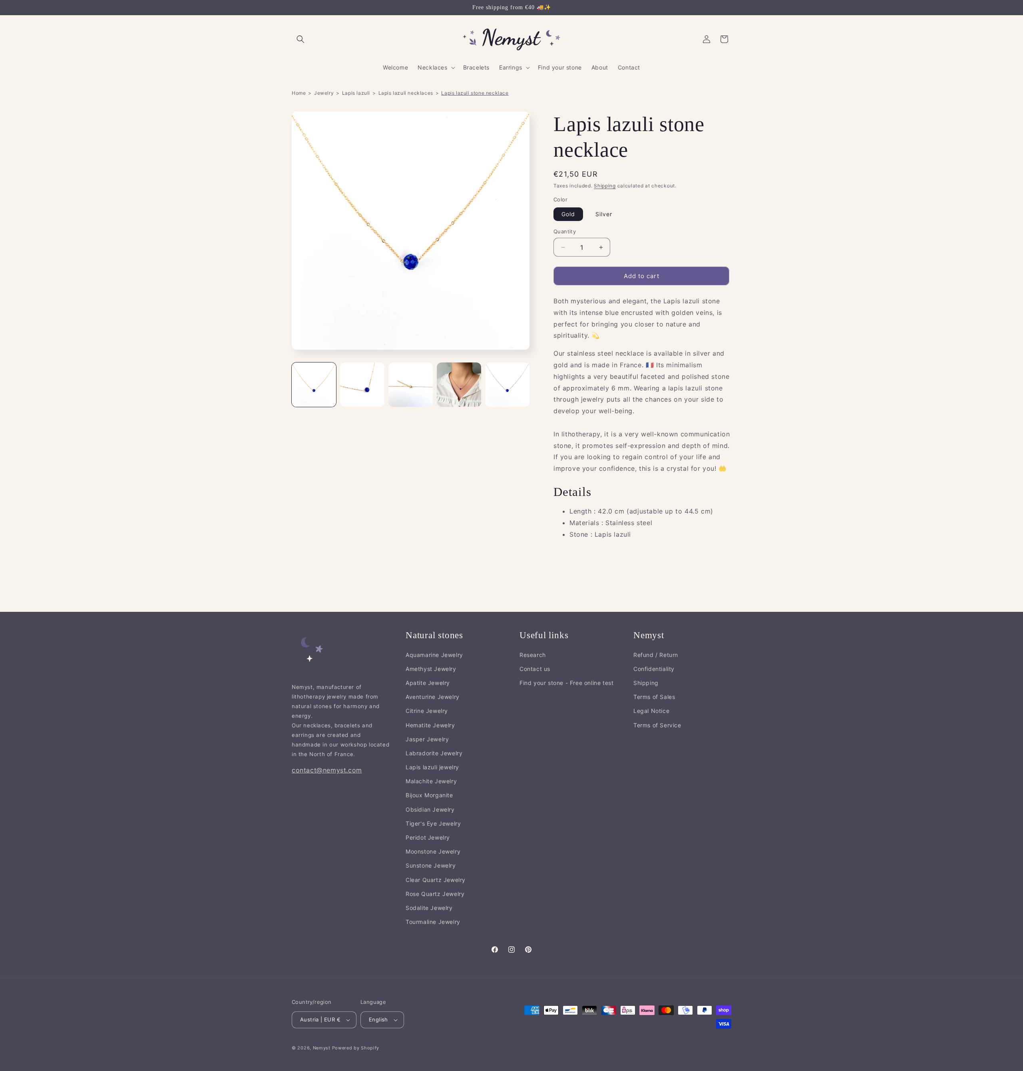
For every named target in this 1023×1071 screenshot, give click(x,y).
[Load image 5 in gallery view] (507, 384)
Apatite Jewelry (428, 683)
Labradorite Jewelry (434, 753)
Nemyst (321, 1048)
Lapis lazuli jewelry (432, 767)
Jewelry (324, 93)
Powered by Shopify (356, 1048)
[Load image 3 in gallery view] (410, 384)
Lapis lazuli (356, 93)
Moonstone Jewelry (433, 851)
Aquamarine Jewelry (434, 654)
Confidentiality (654, 668)
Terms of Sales (654, 697)
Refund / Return (655, 654)
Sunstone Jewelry (431, 865)
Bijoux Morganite (429, 795)
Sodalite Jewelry (429, 908)
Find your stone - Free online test (566, 683)
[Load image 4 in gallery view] (459, 384)
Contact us (534, 668)
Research (532, 654)
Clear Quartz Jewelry (436, 879)
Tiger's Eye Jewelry (433, 823)
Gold (568, 214)
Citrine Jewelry (427, 711)
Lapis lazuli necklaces (405, 93)
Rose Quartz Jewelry (435, 893)
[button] (300, 39)
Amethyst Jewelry (431, 668)
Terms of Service (657, 725)
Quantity (564, 231)
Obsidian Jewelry (430, 809)
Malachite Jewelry (431, 781)
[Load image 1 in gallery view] (314, 384)
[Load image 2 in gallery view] (362, 384)
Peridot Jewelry (428, 837)
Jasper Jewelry (427, 739)
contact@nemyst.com (327, 770)
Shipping (605, 186)
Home (299, 93)
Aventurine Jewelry (433, 697)
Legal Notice (651, 711)
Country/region (312, 1002)
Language (373, 1002)
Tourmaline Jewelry (433, 922)
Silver (603, 214)
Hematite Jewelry (430, 725)
